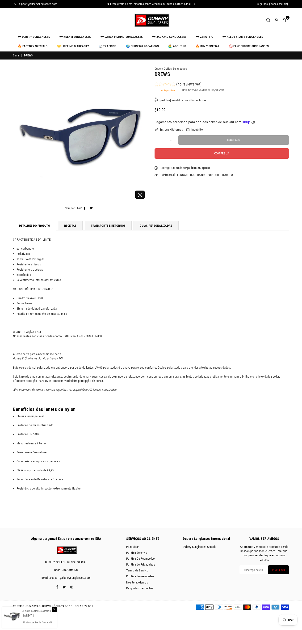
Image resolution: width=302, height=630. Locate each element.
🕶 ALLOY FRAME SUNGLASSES (242, 36)
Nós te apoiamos (137, 582)
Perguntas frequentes (139, 588)
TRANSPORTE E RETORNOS (108, 225)
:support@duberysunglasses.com (69, 577)
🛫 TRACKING (108, 46)
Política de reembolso (140, 576)
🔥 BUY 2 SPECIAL (207, 46)
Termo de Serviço (137, 570)
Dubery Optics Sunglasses (171, 68)
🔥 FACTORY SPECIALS (33, 46)
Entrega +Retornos (171, 129)
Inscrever (278, 569)
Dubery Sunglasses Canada (199, 547)
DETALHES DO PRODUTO (34, 225)
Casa (16, 55)
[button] (178, 85)
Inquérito (197, 129)
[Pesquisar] (268, 20)
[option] (80, 134)
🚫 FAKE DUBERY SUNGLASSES (249, 46)
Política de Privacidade (140, 564)
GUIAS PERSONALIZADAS (156, 225)
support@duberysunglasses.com (37, 4)
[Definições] (276, 20)
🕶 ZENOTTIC (204, 36)
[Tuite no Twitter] (91, 208)
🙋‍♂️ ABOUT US (177, 46)
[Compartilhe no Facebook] (85, 208)
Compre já (221, 153)
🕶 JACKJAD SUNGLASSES (169, 36)
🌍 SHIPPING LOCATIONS (142, 46)
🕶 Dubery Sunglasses (34, 36)
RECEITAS (70, 225)
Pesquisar (132, 547)
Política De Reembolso (140, 558)
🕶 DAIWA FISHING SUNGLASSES (122, 36)
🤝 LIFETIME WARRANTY (73, 46)
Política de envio (136, 552)
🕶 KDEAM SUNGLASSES (75, 36)
